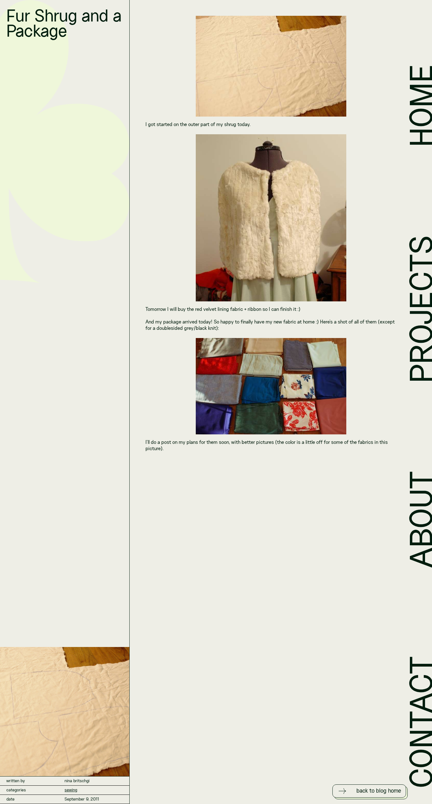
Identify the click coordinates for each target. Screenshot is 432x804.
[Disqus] (271, 537)
